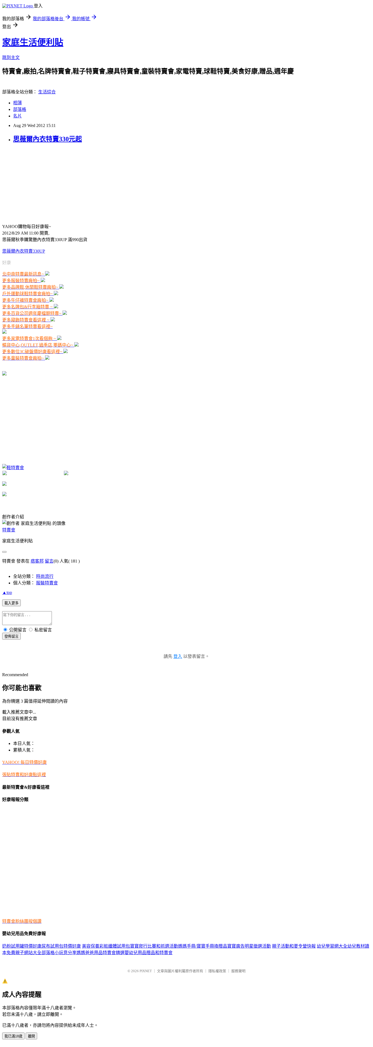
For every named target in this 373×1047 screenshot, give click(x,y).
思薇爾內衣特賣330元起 (47, 139)
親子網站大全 (28, 952)
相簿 (17, 102)
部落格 (19, 109)
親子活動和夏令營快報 (294, 946)
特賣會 (8, 530)
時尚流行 (45, 576)
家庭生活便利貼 (32, 42)
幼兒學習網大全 (332, 946)
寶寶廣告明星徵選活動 (249, 946)
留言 (49, 561)
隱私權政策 (217, 971)
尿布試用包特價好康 (61, 946)
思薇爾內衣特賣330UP (23, 251)
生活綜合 (47, 92)
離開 (31, 1036)
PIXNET (146, 971)
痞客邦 (37, 561)
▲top (7, 592)
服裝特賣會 (47, 583)
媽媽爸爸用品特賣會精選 (100, 952)
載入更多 (11, 603)
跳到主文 (11, 57)
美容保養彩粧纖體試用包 (106, 946)
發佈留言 (11, 636)
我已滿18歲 (13, 1036)
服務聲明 (238, 971)
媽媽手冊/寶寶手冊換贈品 (202, 946)
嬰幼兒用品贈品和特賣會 (149, 952)
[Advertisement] (43, 183)
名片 (17, 116)
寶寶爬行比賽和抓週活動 (154, 946)
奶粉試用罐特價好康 (22, 946)
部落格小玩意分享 (59, 952)
